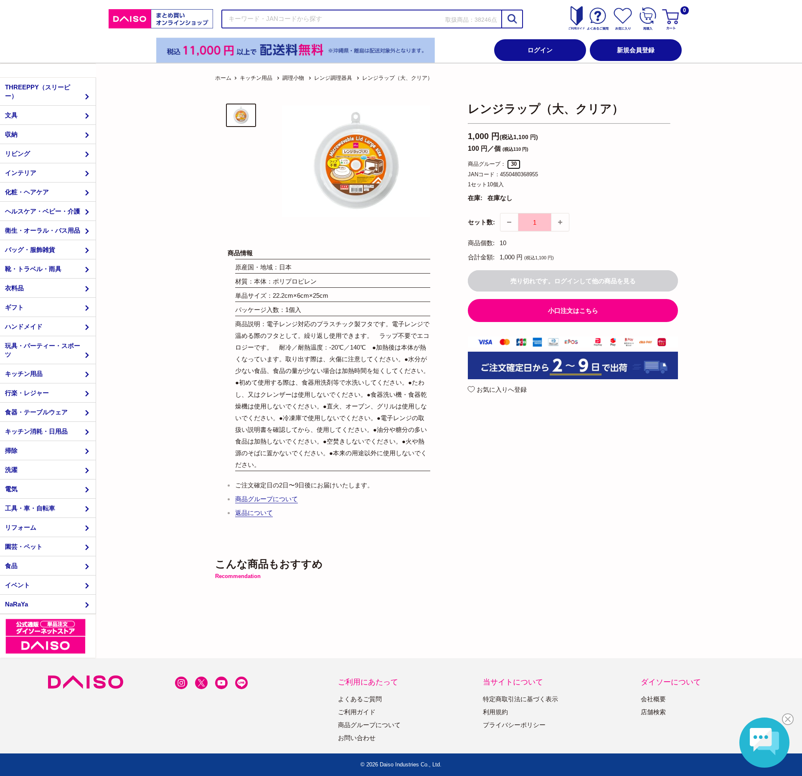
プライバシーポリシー (514, 724)
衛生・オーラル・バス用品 (42, 230)
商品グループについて (266, 498)
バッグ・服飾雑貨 (30, 249)
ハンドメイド (24, 326)
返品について (254, 512)
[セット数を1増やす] (560, 222)
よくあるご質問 (360, 698)
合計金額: (481, 257)
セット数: (481, 222)
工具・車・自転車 (30, 508)
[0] (671, 18)
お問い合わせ (357, 737)
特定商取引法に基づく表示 (520, 698)
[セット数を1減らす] (509, 222)
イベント (17, 584)
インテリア (20, 172)
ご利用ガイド (357, 711)
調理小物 (293, 78)
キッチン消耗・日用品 (36, 431)
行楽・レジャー (27, 392)
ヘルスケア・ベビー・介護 (42, 211)
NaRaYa (16, 604)
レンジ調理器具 (333, 78)
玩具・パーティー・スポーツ (42, 350)
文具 (11, 115)
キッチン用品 (24, 373)
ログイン (540, 49)
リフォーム (20, 527)
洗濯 (11, 469)
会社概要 (653, 698)
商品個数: (481, 242)
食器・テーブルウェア (36, 412)
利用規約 (495, 711)
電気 (11, 488)
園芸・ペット (24, 546)
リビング (17, 153)
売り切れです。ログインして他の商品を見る (573, 280)
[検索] (511, 19)
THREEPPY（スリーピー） (37, 91)
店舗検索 (653, 711)
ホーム (223, 78)
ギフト (14, 307)
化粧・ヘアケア (27, 191)
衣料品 (14, 288)
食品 (11, 565)
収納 (11, 134)
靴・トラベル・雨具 (33, 268)
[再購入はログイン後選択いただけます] (647, 18)
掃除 (11, 450)
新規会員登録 (636, 49)
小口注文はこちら (573, 310)
